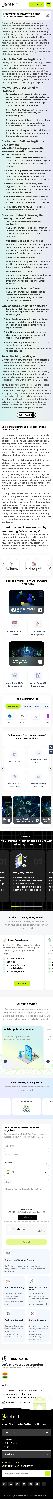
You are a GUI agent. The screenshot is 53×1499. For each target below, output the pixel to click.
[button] (49, 564)
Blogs (6, 1446)
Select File (28, 1217)
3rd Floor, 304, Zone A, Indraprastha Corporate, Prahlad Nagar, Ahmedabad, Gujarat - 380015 (24, 1394)
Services (9, 1454)
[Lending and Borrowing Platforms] (26, 602)
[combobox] (26, 1163)
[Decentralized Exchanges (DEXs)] (26, 653)
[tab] (5, 1377)
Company (9, 1432)
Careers (8, 1439)
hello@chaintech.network (19, 1402)
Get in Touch (36, 4)
